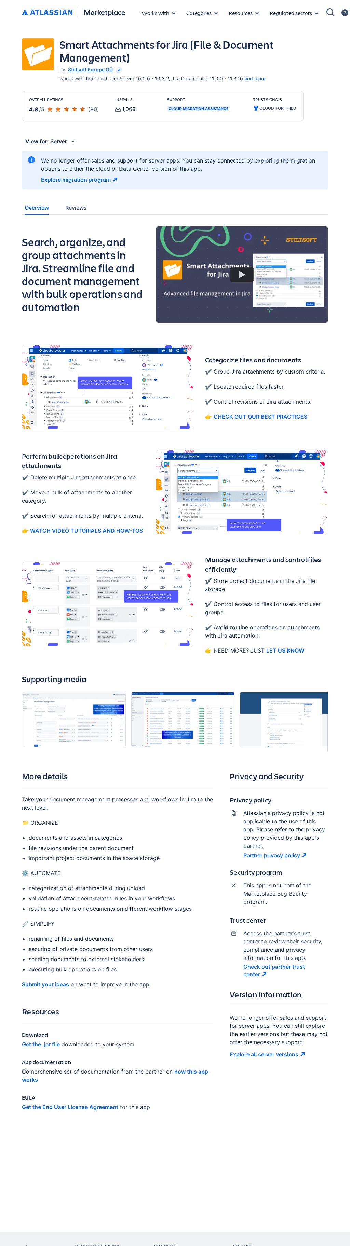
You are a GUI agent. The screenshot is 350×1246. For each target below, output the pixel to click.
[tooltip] (118, 69)
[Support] (345, 12)
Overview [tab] (37, 207)
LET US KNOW (285, 650)
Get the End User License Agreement (70, 1107)
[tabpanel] (175, 674)
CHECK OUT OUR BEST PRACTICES (260, 416)
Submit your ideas (45, 984)
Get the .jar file (41, 1044)
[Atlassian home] (47, 12)
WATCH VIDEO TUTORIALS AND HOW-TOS (86, 530)
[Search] (330, 12)
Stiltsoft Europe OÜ (90, 69)
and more (255, 78)
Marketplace (104, 12)
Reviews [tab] (76, 207)
